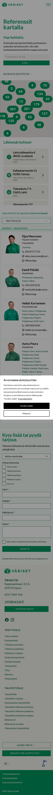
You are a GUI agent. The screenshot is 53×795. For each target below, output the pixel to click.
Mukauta (26, 413)
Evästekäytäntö (25, 399)
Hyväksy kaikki (26, 406)
